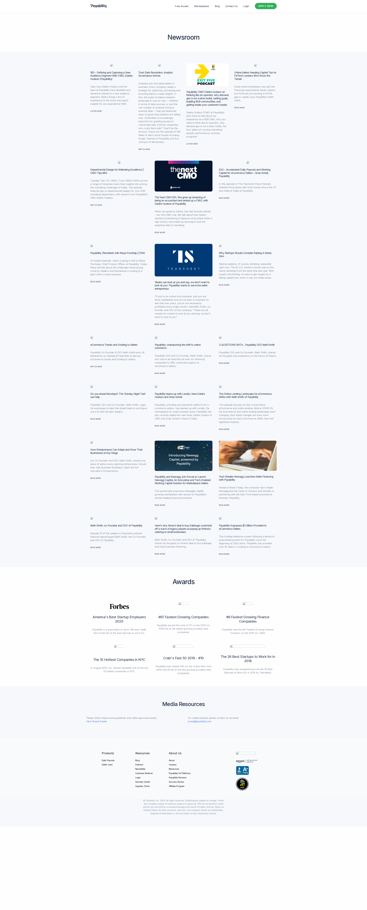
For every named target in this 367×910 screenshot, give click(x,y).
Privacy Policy (150, 810)
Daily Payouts (108, 760)
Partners (139, 764)
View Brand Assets (96, 721)
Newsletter (140, 769)
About (171, 760)
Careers (172, 764)
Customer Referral (144, 773)
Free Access (182, 6)
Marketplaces (201, 6)
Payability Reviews (178, 777)
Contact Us (231, 6)
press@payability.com (199, 721)
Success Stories (176, 782)
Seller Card (107, 764)
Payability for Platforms (180, 773)
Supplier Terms (142, 786)
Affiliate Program (176, 786)
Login (246, 6)
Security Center (142, 782)
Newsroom (174, 769)
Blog (217, 6)
